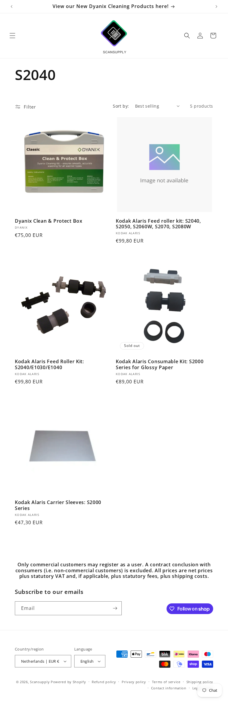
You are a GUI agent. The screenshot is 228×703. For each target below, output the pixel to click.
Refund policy (104, 682)
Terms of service (166, 682)
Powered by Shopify (68, 682)
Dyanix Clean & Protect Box (49, 221)
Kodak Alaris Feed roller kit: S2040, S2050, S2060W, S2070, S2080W (158, 224)
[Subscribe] (114, 608)
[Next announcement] (216, 6)
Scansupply (40, 682)
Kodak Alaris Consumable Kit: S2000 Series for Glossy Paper (159, 364)
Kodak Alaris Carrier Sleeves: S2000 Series (58, 505)
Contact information (168, 688)
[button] (12, 35)
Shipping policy (199, 682)
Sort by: (121, 106)
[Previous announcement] (11, 6)
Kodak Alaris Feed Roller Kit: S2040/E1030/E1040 (49, 364)
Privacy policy (134, 682)
